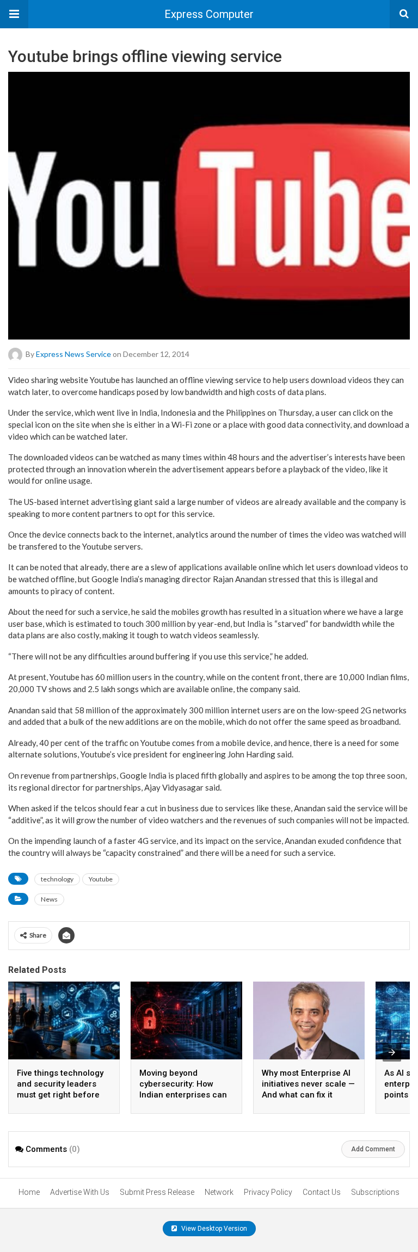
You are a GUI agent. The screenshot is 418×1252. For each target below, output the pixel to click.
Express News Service (73, 354)
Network (219, 1192)
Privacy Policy (268, 1192)
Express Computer (209, 14)
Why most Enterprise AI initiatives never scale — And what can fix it (308, 1084)
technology (57, 879)
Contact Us (322, 1192)
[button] (14, 14)
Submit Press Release (157, 1192)
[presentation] (392, 1052)
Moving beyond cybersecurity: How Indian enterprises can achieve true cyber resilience (183, 1094)
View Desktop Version (213, 1228)
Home (29, 1192)
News (49, 899)
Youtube (101, 879)
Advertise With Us (79, 1192)
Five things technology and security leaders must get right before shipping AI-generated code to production (60, 1094)
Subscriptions (375, 1192)
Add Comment (373, 1149)
